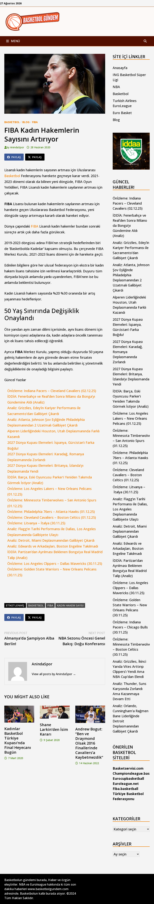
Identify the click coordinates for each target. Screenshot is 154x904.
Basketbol (12, 122)
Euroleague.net (126, 783)
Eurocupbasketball (128, 778)
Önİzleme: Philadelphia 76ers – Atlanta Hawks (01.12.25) (51, 511)
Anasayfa (120, 67)
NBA (116, 87)
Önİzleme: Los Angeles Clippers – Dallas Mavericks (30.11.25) (54, 563)
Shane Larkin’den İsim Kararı (54, 729)
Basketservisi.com (128, 768)
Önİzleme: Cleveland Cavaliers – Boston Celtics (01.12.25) (51, 517)
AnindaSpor (17, 147)
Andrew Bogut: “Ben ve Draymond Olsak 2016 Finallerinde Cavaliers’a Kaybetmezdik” (89, 743)
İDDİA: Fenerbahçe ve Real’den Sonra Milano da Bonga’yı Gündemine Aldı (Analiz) (130, 225)
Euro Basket (122, 112)
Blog (25, 122)
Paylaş (16, 157)
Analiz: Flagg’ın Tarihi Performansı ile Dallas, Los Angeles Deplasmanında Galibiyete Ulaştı (130, 509)
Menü (15, 41)
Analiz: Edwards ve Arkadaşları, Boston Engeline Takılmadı (52, 546)
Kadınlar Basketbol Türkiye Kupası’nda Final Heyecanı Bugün (17, 740)
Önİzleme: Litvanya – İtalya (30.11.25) (36, 523)
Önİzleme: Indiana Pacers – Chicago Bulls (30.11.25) (130, 627)
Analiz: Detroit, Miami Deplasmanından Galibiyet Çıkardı (50, 540)
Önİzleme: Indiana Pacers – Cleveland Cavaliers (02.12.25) (51, 390)
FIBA (35, 122)
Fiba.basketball (125, 788)
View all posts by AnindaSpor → (54, 674)
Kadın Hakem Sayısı (70, 605)
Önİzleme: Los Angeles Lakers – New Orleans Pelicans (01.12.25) (130, 418)
